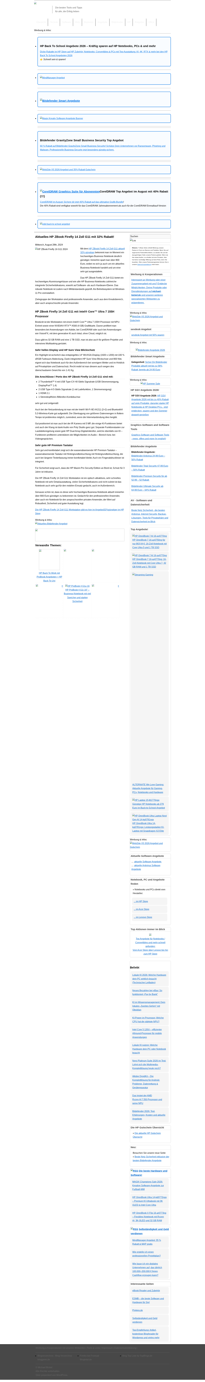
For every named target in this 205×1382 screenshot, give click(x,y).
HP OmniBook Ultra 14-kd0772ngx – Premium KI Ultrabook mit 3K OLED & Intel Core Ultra (149, 1201)
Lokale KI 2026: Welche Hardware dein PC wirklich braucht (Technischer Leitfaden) (149, 979)
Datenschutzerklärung (144, 264)
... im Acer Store (141, 909)
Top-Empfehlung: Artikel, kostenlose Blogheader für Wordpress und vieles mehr (145, 1334)
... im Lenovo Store (143, 917)
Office (151, 22)
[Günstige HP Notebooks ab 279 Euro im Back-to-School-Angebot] (145, 800)
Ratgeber (139, 22)
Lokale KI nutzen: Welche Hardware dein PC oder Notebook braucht (149, 1049)
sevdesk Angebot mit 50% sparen (147, 335)
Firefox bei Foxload (89, 1356)
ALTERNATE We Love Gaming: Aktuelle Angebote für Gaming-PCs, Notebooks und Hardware (148, 788)
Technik (54, 22)
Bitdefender (117, 22)
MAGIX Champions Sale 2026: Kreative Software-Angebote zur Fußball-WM (148, 1185)
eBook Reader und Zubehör (146, 1290)
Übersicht (41, 22)
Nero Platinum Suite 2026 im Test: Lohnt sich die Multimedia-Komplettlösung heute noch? (149, 1064)
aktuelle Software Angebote (148, 861)
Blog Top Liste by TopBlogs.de (137, 1356)
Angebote (102, 22)
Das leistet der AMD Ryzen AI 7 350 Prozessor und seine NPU (147, 1099)
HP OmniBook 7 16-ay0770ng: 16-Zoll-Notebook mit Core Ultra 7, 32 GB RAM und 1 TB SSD (149, 563)
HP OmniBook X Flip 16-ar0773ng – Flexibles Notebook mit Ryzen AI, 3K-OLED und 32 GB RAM (149, 1217)
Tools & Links (93, 1348)
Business (88, 22)
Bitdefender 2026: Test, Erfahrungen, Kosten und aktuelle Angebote (148, 1115)
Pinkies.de (137, 1310)
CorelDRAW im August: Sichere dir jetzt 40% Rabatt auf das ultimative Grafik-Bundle (81, 202)
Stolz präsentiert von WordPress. (52, 1375)
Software (66, 22)
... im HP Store (141, 901)
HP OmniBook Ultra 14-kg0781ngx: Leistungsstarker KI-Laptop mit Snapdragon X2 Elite (148, 827)
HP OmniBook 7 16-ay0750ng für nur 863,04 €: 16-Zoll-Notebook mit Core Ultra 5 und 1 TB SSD (149, 544)
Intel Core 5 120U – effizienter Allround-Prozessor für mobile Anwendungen (147, 1033)
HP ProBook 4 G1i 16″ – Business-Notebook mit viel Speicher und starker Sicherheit (77, 596)
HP (129, 22)
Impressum (107, 1348)
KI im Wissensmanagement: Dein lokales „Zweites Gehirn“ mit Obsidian (148, 1006)
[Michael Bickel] (35, 3)
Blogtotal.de (86, 1359)
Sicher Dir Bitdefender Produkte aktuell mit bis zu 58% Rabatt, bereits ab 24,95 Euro (149, 366)
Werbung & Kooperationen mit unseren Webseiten (60, 1348)
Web (77, 22)
